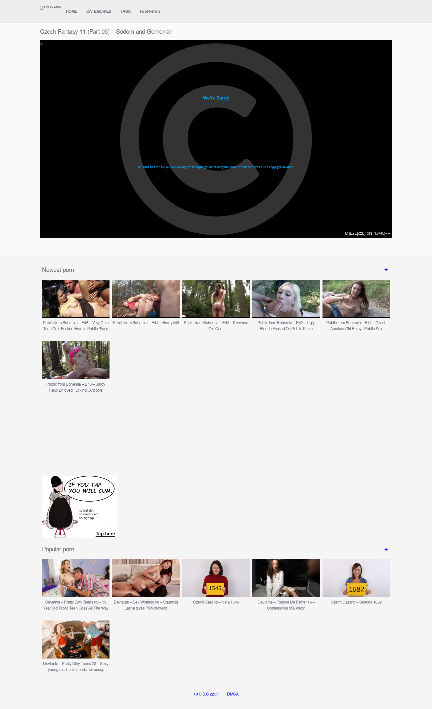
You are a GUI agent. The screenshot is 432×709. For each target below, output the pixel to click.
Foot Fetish (150, 11)
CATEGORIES (99, 11)
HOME (71, 11)
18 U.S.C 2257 (206, 694)
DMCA (232, 694)
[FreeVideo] (50, 8)
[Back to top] (418, 693)
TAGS (125, 11)
